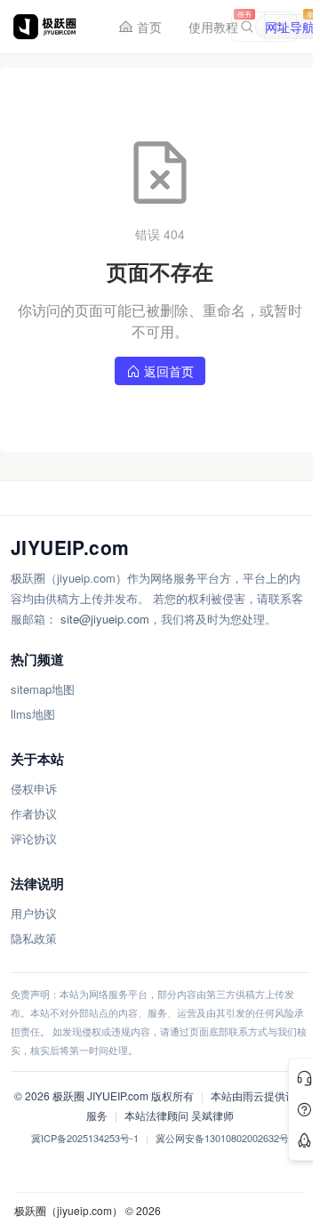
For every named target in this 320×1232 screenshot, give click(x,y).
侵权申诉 (34, 788)
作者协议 (34, 813)
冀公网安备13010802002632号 (222, 1138)
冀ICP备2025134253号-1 (85, 1138)
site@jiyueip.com (104, 618)
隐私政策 (34, 938)
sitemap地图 (43, 688)
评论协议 (34, 838)
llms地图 (33, 713)
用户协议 (34, 913)
